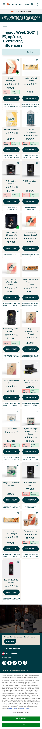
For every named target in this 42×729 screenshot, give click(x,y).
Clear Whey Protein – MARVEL (11, 330)
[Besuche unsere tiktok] (14, 663)
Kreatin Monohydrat (11, 79)
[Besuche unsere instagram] (4, 663)
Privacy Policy (12, 708)
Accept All (20, 725)
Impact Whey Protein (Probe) (30, 234)
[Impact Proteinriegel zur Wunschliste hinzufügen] (18, 513)
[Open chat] (25, 663)
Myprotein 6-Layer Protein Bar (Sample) (30, 281)
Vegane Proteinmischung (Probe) (31, 331)
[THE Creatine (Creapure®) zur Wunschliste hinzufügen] (18, 215)
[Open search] (8, 4)
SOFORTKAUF (11, 98)
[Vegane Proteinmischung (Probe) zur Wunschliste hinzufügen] (37, 311)
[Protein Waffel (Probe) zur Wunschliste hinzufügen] (37, 60)
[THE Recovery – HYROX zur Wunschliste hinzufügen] (37, 465)
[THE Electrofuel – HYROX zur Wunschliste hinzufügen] (37, 163)
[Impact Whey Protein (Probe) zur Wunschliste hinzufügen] (37, 215)
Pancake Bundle (30, 531)
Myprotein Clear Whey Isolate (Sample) (11, 281)
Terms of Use (24, 708)
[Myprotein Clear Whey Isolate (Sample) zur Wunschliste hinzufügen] (18, 261)
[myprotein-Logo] (20, 4)
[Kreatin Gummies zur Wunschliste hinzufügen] (18, 112)
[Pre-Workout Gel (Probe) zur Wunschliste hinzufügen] (18, 562)
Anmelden (10, 641)
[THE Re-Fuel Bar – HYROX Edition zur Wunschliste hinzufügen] (37, 362)
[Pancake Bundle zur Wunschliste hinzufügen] (37, 513)
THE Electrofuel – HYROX (30, 182)
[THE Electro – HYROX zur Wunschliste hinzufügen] (18, 163)
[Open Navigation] (4, 4)
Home (5, 26)
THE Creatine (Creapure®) (11, 234)
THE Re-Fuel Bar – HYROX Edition (30, 381)
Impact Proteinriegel (11, 532)
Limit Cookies (21, 719)
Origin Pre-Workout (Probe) (11, 484)
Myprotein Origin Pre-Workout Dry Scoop (31, 431)
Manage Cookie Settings (21, 712)
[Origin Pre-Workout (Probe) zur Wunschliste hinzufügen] (18, 465)
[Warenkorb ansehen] (38, 4)
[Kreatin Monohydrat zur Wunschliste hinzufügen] (18, 60)
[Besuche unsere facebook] (9, 663)
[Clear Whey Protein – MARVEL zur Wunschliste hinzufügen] (18, 311)
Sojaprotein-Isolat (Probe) (11, 381)
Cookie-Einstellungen (11, 648)
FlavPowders (11, 429)
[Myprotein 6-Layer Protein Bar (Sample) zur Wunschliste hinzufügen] (37, 261)
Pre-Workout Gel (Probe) (11, 581)
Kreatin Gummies (11, 129)
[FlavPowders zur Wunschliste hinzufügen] (18, 411)
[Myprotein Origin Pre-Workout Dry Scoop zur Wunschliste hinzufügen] (37, 411)
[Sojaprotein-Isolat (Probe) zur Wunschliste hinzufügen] (18, 362)
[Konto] (32, 4)
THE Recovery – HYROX (30, 484)
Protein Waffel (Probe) (30, 79)
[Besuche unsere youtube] (20, 663)
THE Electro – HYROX (11, 182)
